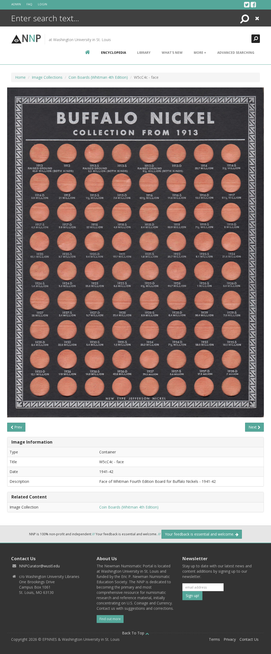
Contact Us (249, 639)
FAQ (29, 4)
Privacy (230, 639)
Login (42, 4)
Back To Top (133, 632)
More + (200, 52)
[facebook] (253, 4)
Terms (214, 639)
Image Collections (47, 77)
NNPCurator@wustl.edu (39, 565)
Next (253, 427)
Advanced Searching (235, 52)
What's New (172, 52)
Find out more (110, 619)
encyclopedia (113, 52)
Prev (17, 427)
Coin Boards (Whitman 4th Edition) (98, 77)
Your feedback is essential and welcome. (200, 534)
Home (20, 77)
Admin (16, 4)
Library (144, 52)
